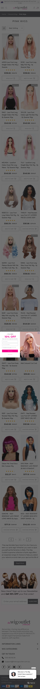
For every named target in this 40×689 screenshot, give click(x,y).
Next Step (10, 350)
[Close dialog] (39, 333)
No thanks (10, 354)
